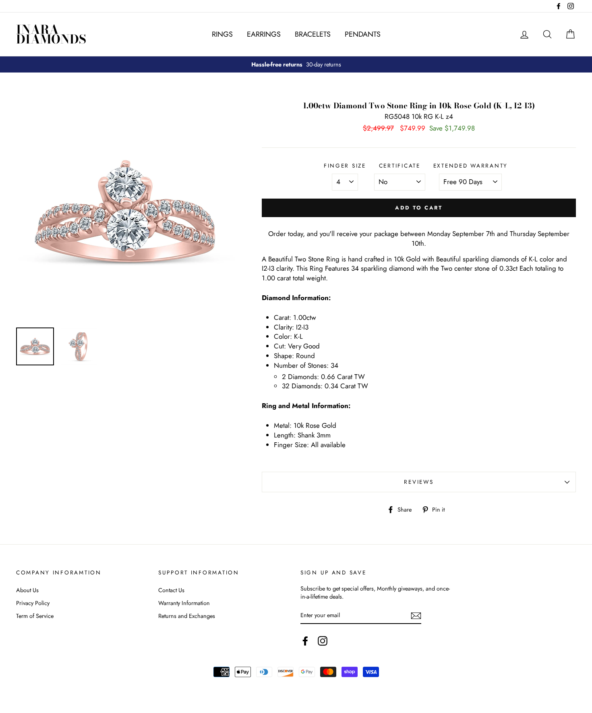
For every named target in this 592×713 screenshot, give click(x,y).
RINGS (222, 34)
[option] (296, 64)
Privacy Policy (33, 603)
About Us (27, 590)
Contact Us (171, 590)
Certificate (399, 166)
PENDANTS (363, 34)
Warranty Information (184, 603)
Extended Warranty (470, 166)
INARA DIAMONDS (51, 34)
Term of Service (35, 616)
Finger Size (345, 166)
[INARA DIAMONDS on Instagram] (322, 641)
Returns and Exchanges (186, 616)
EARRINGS (264, 34)
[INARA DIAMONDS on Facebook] (305, 641)
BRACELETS (313, 34)
